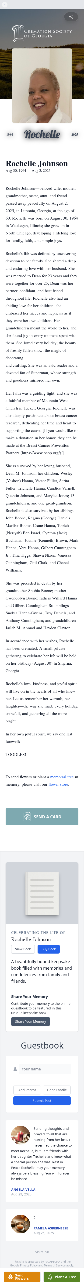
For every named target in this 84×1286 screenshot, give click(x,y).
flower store (58, 784)
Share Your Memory (30, 1021)
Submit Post (42, 1100)
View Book (23, 949)
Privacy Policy (29, 1265)
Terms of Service (55, 1265)
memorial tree (62, 776)
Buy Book (49, 949)
